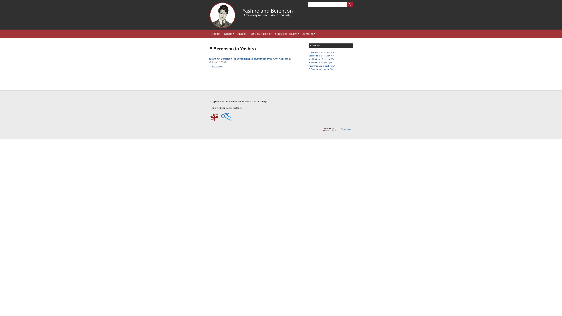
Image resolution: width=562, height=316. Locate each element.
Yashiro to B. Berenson (321, 56)
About (215, 34)
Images (241, 34)
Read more (217, 67)
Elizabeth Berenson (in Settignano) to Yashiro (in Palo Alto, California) (250, 58)
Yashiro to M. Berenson (321, 59)
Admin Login (346, 129)
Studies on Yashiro (286, 34)
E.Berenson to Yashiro (321, 69)
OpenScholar (329, 130)
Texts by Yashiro (260, 34)
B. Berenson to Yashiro (321, 52)
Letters (228, 34)
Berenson (307, 34)
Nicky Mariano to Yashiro (322, 66)
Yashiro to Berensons (320, 62)
